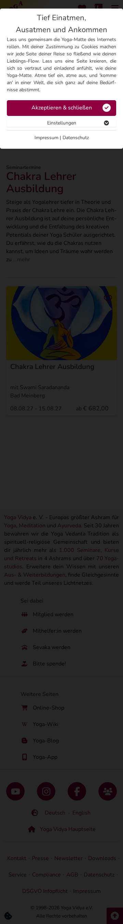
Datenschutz (76, 137)
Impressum (46, 137)
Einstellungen (61, 123)
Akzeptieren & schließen (61, 107)
